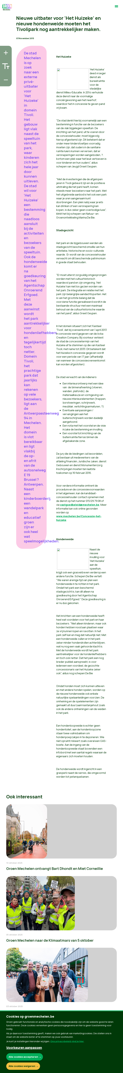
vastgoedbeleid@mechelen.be (79, 504)
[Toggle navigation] (116, 7)
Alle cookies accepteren (23, 1056)
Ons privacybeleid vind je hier (67, 1041)
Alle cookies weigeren (22, 1066)
